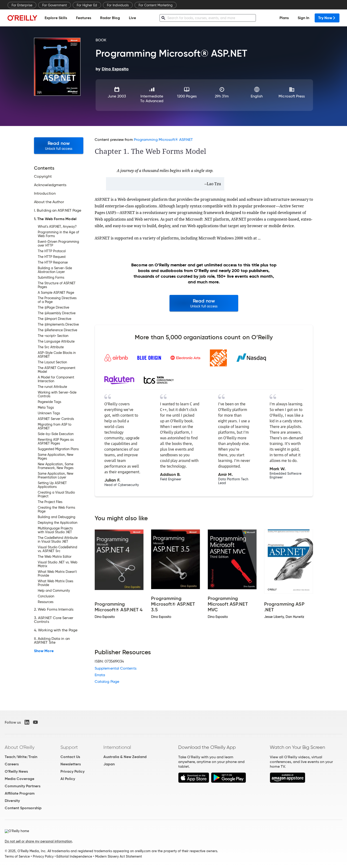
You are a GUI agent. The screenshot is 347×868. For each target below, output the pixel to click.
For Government (54, 5)
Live (132, 17)
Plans (284, 17)
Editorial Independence (74, 856)
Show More (44, 651)
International (117, 747)
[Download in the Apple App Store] (193, 781)
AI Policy (67, 778)
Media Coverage (19, 778)
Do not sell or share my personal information (38, 841)
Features (83, 17)
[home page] (22, 17)
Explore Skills (56, 17)
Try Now (325, 17)
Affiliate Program (20, 793)
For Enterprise (22, 5)
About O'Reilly (19, 747)
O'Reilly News (16, 771)
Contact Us (70, 756)
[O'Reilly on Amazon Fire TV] (287, 781)
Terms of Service (17, 856)
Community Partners (22, 786)
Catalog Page (107, 681)
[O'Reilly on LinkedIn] (27, 722)
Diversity (12, 800)
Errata (100, 675)
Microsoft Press (292, 96)
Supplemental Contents (115, 668)
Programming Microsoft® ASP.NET (163, 139)
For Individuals (118, 5)
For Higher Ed (87, 5)
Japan (109, 764)
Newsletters (70, 764)
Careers (12, 764)
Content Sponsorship (23, 807)
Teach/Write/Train (21, 756)
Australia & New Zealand (125, 756)
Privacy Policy (72, 771)
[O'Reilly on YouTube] (35, 722)
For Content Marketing (156, 5)
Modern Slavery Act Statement (118, 856)
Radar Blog (110, 17)
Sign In (303, 17)
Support (69, 747)
